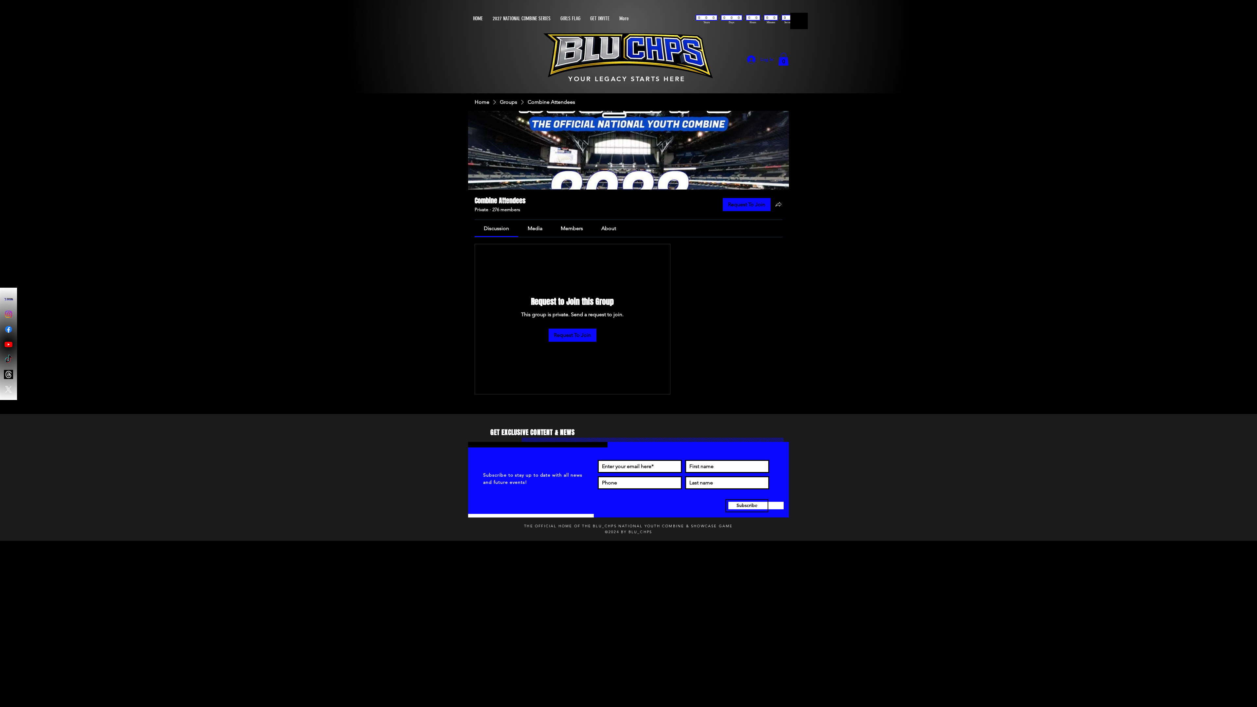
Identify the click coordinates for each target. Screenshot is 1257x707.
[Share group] (778, 205)
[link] (496, 229)
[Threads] (8, 374)
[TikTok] (8, 359)
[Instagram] (8, 314)
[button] (783, 59)
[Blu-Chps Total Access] (8, 299)
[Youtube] (8, 344)
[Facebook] (8, 329)
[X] (8, 389)
